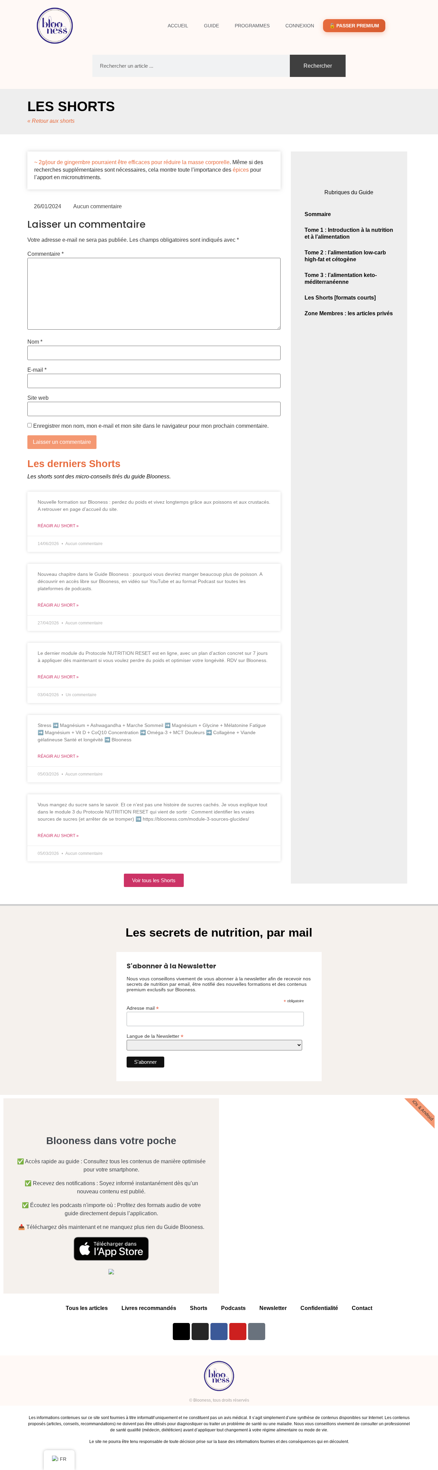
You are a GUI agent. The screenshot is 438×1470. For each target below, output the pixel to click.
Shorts (198, 1308)
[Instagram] (200, 1331)
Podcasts (233, 1308)
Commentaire (45, 254)
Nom (34, 342)
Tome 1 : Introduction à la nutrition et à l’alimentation (349, 233)
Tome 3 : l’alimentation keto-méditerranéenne (341, 278)
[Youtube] (237, 1331)
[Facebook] (219, 1331)
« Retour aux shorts (51, 121)
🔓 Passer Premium (354, 25)
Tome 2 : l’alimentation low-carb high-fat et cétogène (345, 256)
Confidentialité (319, 1308)
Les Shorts (71, 106)
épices (241, 170)
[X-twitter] (181, 1331)
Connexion (299, 25)
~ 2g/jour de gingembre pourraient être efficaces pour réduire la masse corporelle (132, 162)
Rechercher (318, 66)
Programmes (252, 25)
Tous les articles (87, 1308)
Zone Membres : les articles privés (349, 313)
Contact (362, 1308)
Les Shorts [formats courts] (340, 298)
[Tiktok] (256, 1331)
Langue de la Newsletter (155, 1036)
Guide (211, 25)
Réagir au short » (58, 526)
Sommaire (318, 214)
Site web (38, 398)
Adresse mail (143, 1008)
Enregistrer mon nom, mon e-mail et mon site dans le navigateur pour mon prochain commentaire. (151, 426)
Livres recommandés (148, 1308)
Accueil (178, 25)
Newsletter (273, 1308)
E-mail (37, 370)
